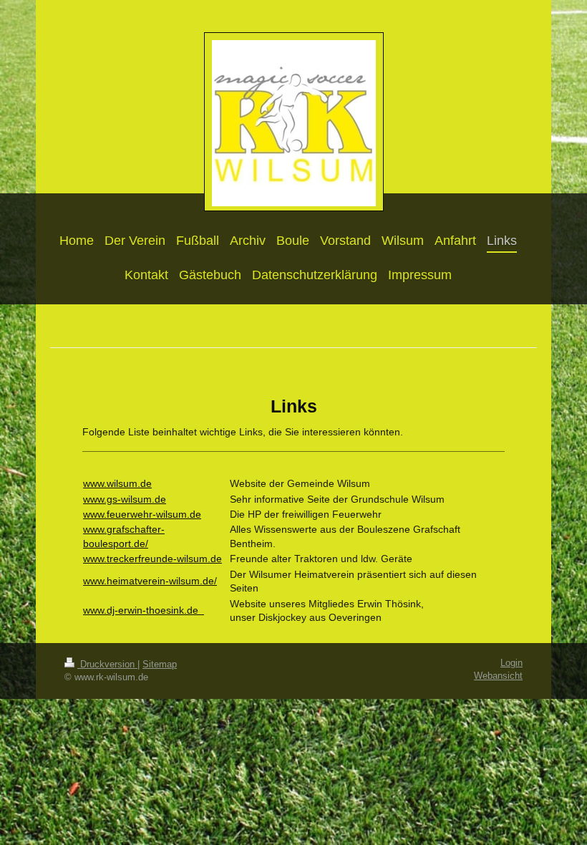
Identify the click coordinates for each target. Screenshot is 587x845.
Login (511, 663)
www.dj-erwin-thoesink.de (143, 610)
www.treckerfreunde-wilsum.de (152, 558)
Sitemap (159, 665)
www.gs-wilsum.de (124, 499)
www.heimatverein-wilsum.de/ (150, 580)
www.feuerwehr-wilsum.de (142, 514)
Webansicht (498, 676)
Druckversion (107, 665)
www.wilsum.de (117, 483)
